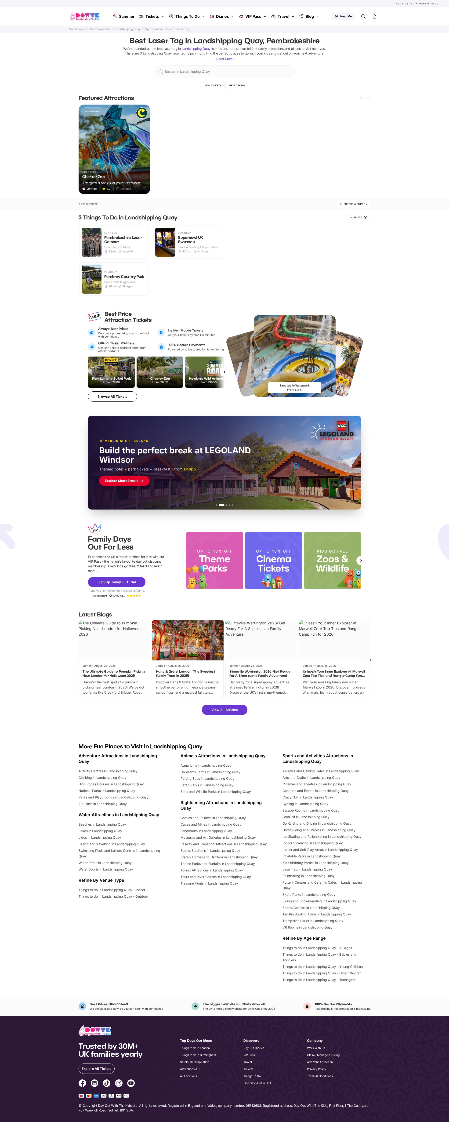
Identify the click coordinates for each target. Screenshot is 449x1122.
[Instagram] (119, 1083)
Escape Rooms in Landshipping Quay (310, 810)
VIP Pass (253, 16)
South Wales (77, 29)
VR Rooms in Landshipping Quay (307, 927)
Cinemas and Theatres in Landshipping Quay (316, 784)
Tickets (152, 16)
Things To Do (187, 16)
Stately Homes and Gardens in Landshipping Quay (219, 857)
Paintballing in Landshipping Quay (308, 876)
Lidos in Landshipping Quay (100, 837)
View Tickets (212, 85)
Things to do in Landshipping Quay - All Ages (317, 948)
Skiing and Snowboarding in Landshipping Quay (319, 901)
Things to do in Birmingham (198, 1055)
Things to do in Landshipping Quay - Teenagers (318, 980)
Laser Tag (183, 29)
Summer (127, 16)
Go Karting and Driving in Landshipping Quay (316, 823)
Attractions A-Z (190, 1069)
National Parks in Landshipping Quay (107, 791)
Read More (224, 59)
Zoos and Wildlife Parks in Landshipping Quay (216, 792)
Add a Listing (405, 3)
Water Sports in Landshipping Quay (106, 869)
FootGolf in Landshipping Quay (306, 817)
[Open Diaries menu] (233, 16)
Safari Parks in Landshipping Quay (207, 785)
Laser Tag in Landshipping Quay (307, 869)
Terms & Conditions (320, 1076)
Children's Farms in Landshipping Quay (210, 772)
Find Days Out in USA (257, 1083)
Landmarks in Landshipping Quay (206, 831)
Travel (283, 16)
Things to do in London (195, 1048)
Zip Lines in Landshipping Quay (103, 804)
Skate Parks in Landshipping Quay (308, 894)
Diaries (222, 16)
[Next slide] (368, 97)
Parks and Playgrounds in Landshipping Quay (113, 797)
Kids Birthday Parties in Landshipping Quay (315, 863)
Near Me (346, 16)
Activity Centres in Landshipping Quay (108, 771)
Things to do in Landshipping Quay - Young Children (322, 967)
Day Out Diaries (253, 1048)
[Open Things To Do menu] (204, 16)
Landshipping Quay (128, 29)
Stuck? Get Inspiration (194, 1062)
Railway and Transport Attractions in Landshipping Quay (224, 844)
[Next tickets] (224, 372)
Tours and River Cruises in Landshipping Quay (216, 877)
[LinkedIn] (94, 1083)
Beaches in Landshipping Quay (102, 824)
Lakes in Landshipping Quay (100, 831)
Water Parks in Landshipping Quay (105, 863)
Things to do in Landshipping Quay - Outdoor (113, 896)
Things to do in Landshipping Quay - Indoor (112, 890)
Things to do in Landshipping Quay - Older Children (321, 973)
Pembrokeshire (100, 29)
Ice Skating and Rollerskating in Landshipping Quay (322, 836)
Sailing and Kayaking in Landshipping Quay (112, 844)
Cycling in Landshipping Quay (305, 804)
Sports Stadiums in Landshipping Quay (210, 850)
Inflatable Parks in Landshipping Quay (311, 856)
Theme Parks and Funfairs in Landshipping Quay (218, 864)
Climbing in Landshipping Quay (102, 778)
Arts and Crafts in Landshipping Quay (311, 778)
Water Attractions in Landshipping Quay (119, 814)
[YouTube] (131, 1083)
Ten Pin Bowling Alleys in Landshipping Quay (316, 914)
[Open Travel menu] (293, 16)
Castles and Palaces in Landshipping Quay (213, 818)
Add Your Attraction (320, 1062)
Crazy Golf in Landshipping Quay (307, 797)
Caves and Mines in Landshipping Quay (211, 824)
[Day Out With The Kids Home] (84, 16)
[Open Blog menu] (318, 16)
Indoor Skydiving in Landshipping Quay (312, 843)
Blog (310, 16)
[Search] (363, 16)
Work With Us (428, 3)
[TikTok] (106, 1083)
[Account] (374, 16)
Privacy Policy (316, 1069)
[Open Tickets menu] (163, 16)
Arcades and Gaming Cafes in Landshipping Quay (320, 771)
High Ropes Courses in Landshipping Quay (111, 784)
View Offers (237, 85)
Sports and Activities (158, 29)
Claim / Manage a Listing (323, 1055)
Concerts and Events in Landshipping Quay (315, 791)
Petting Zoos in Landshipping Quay (207, 778)
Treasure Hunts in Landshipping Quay (209, 883)
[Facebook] (82, 1083)
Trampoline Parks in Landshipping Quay (312, 921)
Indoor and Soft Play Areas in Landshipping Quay (320, 850)
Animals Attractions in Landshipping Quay (223, 755)
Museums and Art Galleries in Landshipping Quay (218, 837)
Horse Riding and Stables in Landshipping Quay (318, 830)
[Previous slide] (361, 97)
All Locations (188, 1076)
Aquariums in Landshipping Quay (206, 765)
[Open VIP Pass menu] (265, 16)
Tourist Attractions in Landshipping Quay (212, 870)
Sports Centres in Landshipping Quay (311, 908)
